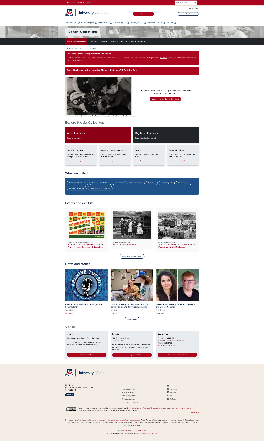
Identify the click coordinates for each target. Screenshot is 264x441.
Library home (74, 48)
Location (116, 334)
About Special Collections (135, 41)
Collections (93, 41)
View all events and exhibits (132, 256)
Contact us (163, 334)
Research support (119, 22)
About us (170, 22)
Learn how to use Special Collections (165, 99)
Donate (188, 14)
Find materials (71, 22)
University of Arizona (76, 188)
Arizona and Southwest (77, 183)
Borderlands (119, 183)
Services (103, 41)
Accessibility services (129, 396)
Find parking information (132, 355)
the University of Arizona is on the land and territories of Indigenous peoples (113, 420)
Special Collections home (76, 41)
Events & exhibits (116, 41)
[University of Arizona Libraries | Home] (86, 12)
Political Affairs (183, 183)
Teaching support (137, 22)
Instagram (173, 389)
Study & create (103, 22)
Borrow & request (87, 22)
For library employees (130, 402)
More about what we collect (100, 188)
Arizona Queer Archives (100, 183)
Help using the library (129, 389)
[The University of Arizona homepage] (79, 2)
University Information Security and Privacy (132, 431)
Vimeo (172, 396)
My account (193, 8)
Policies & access (128, 392)
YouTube (173, 399)
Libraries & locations (155, 22)
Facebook (173, 386)
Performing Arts (166, 183)
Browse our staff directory (177, 355)
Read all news (132, 319)
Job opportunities (128, 399)
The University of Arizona (148, 433)
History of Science (136, 183)
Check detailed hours (86, 355)
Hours (70, 334)
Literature (151, 183)
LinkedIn (173, 392)
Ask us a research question (167, 346)
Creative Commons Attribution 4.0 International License (148, 408)
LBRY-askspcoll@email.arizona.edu (174, 341)
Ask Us (143, 14)
